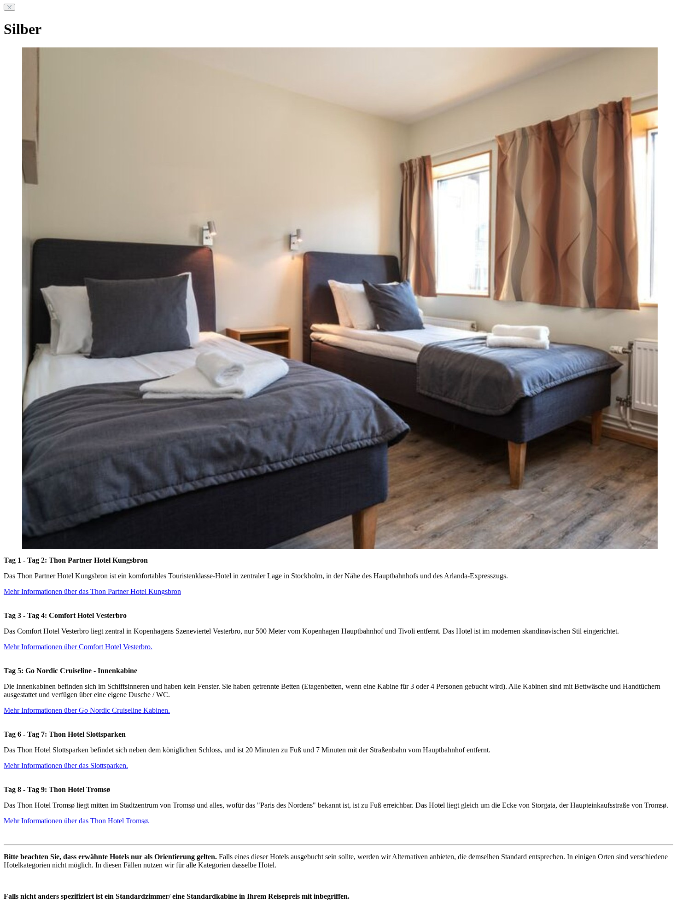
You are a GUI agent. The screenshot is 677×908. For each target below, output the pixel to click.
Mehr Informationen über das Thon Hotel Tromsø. (77, 821)
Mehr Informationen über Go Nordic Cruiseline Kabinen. (87, 710)
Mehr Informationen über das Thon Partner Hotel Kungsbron (92, 591)
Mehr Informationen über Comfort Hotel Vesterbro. (78, 647)
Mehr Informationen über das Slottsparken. (66, 765)
